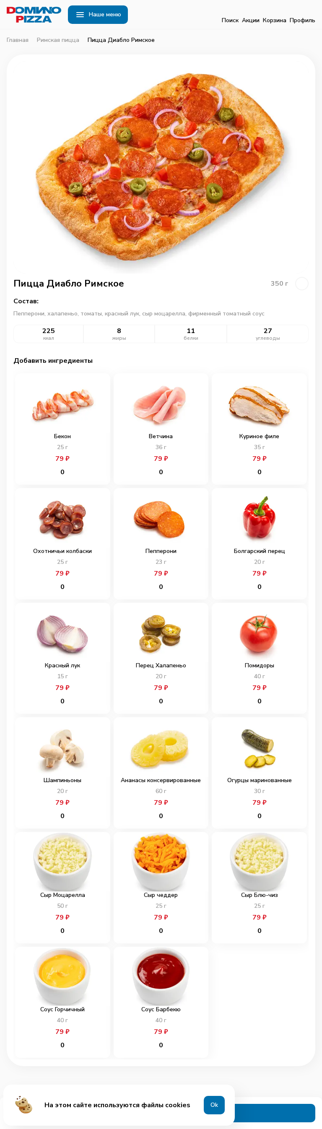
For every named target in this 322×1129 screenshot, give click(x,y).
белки (191, 338)
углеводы (268, 338)
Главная (18, 40)
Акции (251, 20)
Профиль (302, 20)
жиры (119, 338)
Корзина (274, 20)
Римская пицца (58, 40)
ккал (48, 338)
